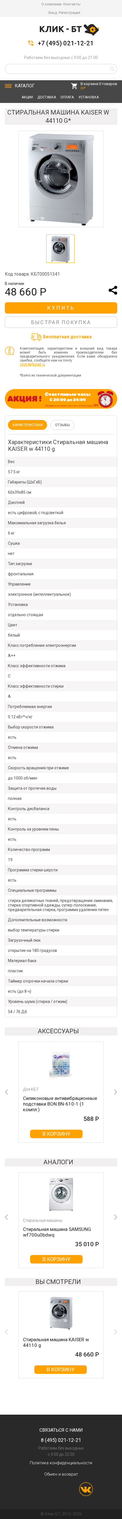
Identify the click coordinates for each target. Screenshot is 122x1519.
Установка (88, 97)
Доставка (46, 97)
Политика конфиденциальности (61, 1462)
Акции (27, 97)
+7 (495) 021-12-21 (66, 43)
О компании (51, 4)
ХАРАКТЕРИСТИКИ (27, 425)
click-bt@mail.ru (32, 364)
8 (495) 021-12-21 (61, 1440)
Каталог (25, 85)
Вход (53, 12)
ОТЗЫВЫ (62, 425)
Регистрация (69, 12)
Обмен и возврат (61, 1474)
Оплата (67, 97)
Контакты (72, 4)
